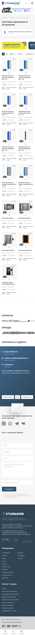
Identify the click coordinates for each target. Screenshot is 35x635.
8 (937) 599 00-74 (11, 352)
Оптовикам (21, 556)
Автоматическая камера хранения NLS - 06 (8, 77)
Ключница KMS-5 (7, 218)
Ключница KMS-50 (8, 250)
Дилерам (20, 553)
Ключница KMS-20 (24, 218)
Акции (4, 558)
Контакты (5, 569)
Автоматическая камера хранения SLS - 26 (25, 184)
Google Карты (27, 397)
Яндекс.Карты (8, 397)
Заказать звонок (9, 354)
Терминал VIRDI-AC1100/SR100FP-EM (8, 283)
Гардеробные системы (9, 611)
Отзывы (4, 564)
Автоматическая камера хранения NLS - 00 (24, 148)
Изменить (7, 367)
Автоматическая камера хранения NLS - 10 (8, 113)
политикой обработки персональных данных (15, 494)
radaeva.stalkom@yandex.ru (16, 358)
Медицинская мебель (9, 597)
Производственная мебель (10, 594)
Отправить (9, 489)
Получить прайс (9, 360)
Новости (4, 555)
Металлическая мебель (9, 591)
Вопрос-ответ (6, 567)
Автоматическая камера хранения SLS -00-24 (9, 184)
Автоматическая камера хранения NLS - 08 (24, 77)
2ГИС (17, 397)
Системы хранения (8, 602)
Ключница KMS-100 (24, 250)
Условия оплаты (7, 575)
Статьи (4, 561)
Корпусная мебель (8, 608)
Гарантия (5, 578)
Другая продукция (8, 605)
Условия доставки (7, 572)
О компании (6, 553)
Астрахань (8, 364)
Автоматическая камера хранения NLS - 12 (24, 113)
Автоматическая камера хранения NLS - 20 (8, 148)
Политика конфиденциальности (12, 622)
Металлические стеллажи (10, 600)
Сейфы (4, 588)
